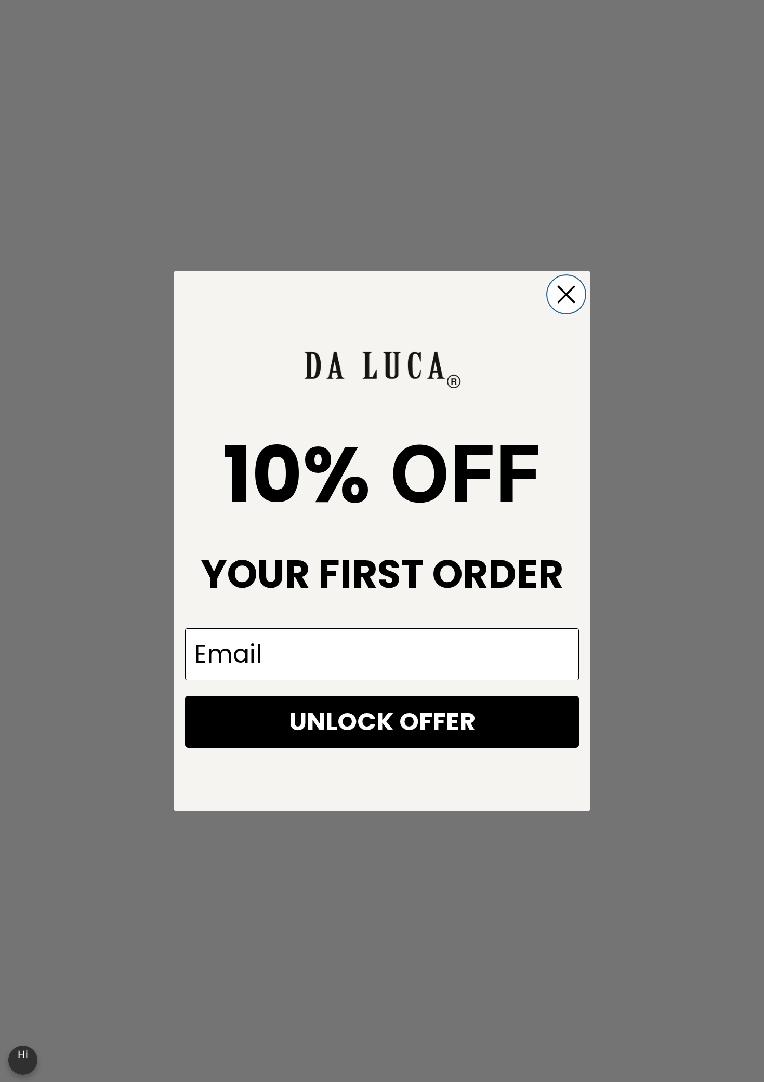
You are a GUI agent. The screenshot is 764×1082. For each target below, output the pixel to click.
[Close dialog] (566, 294)
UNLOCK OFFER (382, 721)
